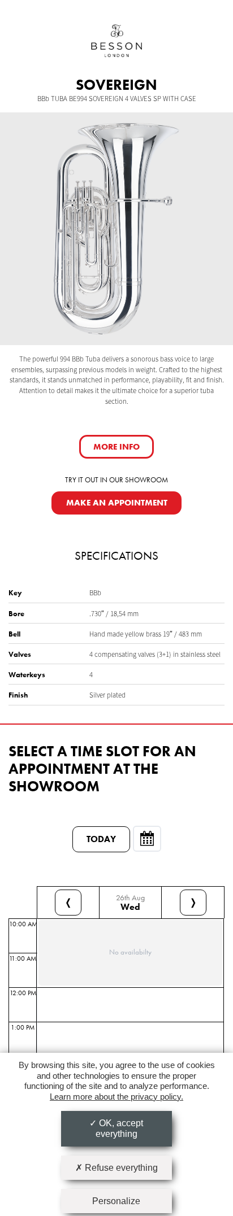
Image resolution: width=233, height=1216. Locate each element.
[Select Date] (147, 839)
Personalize (116, 1201)
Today (101, 839)
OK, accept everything (120, 1128)
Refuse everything (120, 1168)
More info (116, 446)
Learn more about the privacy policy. (116, 1096)
